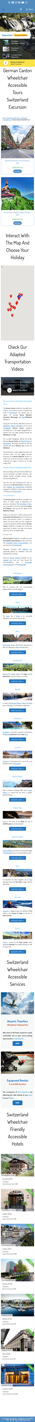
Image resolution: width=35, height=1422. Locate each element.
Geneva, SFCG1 (7, 1319)
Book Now (17, 171)
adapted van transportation (16, 487)
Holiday (10, 1098)
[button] (11, 309)
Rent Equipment (24, 1092)
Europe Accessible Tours (13, 118)
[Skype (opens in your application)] (19, 2)
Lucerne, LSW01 (7, 1389)
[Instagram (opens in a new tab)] (16, 2)
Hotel (30, 1095)
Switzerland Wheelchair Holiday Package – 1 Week (17, 161)
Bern (23, 417)
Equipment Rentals (17, 1080)
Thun (26, 734)
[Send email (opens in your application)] (26, 2)
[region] (17, 40)
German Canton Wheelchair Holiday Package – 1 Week (18, 213)
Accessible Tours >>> (17, 594)
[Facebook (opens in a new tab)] (12, 2)
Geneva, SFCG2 (7, 1284)
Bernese (7, 734)
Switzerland (8, 853)
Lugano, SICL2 (7, 1214)
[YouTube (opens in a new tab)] (23, 2)
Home (4, 118)
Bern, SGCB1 (6, 1354)
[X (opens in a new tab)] (9, 2)
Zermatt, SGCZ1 (7, 1179)
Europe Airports (18, 1039)
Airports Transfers (17, 1021)
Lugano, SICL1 (6, 1249)
